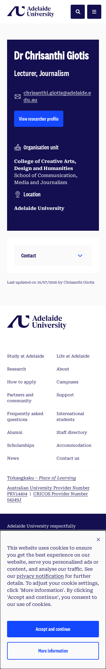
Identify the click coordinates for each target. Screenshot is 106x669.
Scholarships (20, 445)
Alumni (14, 432)
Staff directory (72, 432)
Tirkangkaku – (41, 478)
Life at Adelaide (73, 356)
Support (65, 394)
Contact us (68, 458)
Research (16, 369)
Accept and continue (53, 629)
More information (53, 650)
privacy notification (40, 576)
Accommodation (74, 445)
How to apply (21, 382)
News (13, 458)
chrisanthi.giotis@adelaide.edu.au (57, 96)
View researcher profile (41, 118)
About (63, 369)
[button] (53, 255)
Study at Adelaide (25, 356)
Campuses (67, 382)
